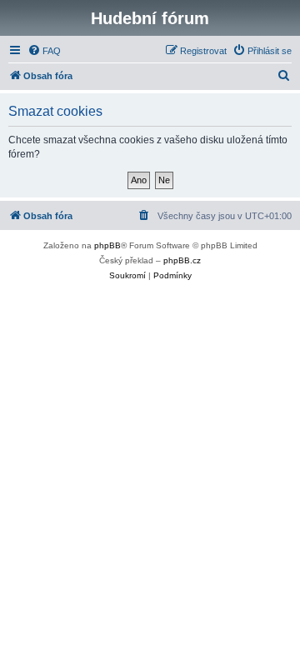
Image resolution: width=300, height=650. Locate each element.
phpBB (107, 245)
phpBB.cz (182, 260)
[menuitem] (44, 51)
